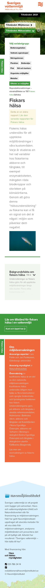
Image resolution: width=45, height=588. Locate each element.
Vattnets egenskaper (19, 53)
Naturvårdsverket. (18, 368)
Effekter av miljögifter (19, 83)
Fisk (12, 68)
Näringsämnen (16, 58)
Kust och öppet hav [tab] (15, 328)
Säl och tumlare (24, 68)
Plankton (14, 63)
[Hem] (14, 10)
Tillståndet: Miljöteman (18, 25)
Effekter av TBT (22, 91)
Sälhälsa (17, 95)
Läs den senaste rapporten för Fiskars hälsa (22, 119)
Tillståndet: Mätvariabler (18, 30)
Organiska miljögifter (19, 73)
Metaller (14, 78)
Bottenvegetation (17, 48)
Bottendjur (25, 63)
